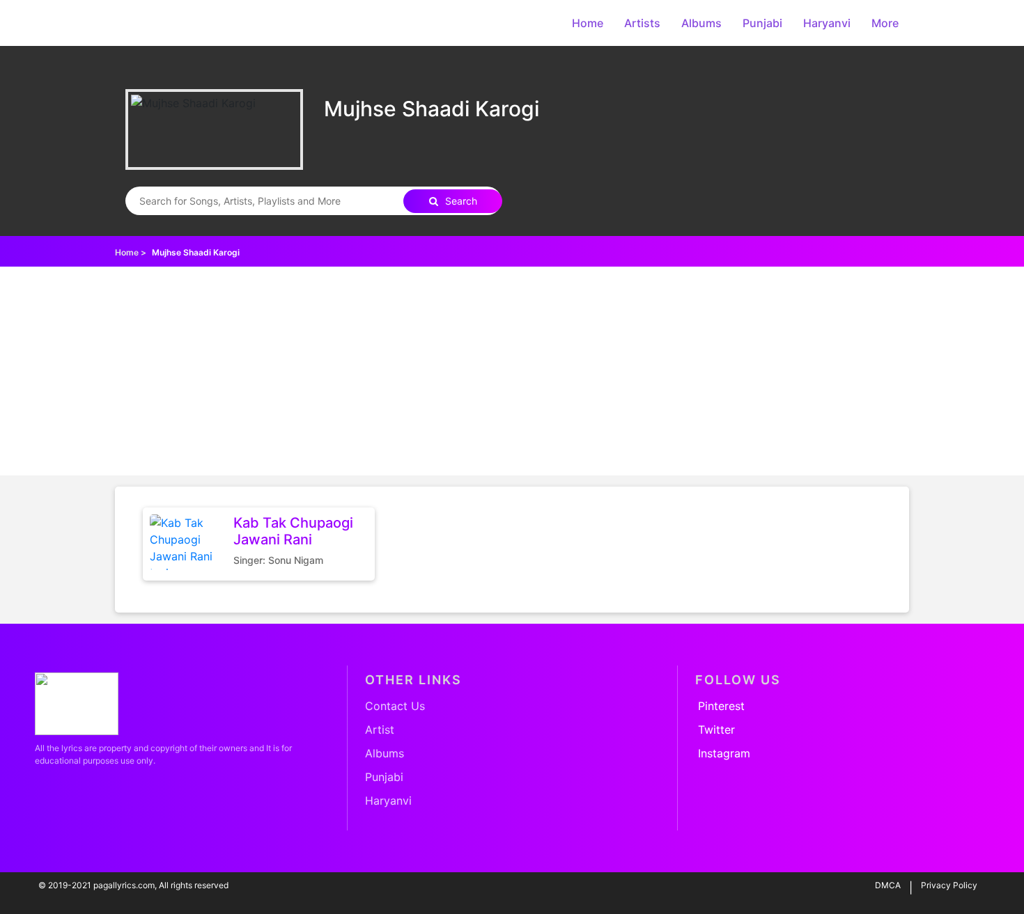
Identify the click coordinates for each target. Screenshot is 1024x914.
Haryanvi (827, 23)
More (885, 23)
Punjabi (762, 23)
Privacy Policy (949, 885)
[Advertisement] (512, 371)
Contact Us (395, 706)
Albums (701, 23)
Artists (642, 23)
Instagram (724, 753)
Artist (379, 729)
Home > (130, 252)
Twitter (716, 729)
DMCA (888, 885)
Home (587, 23)
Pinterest (721, 706)
